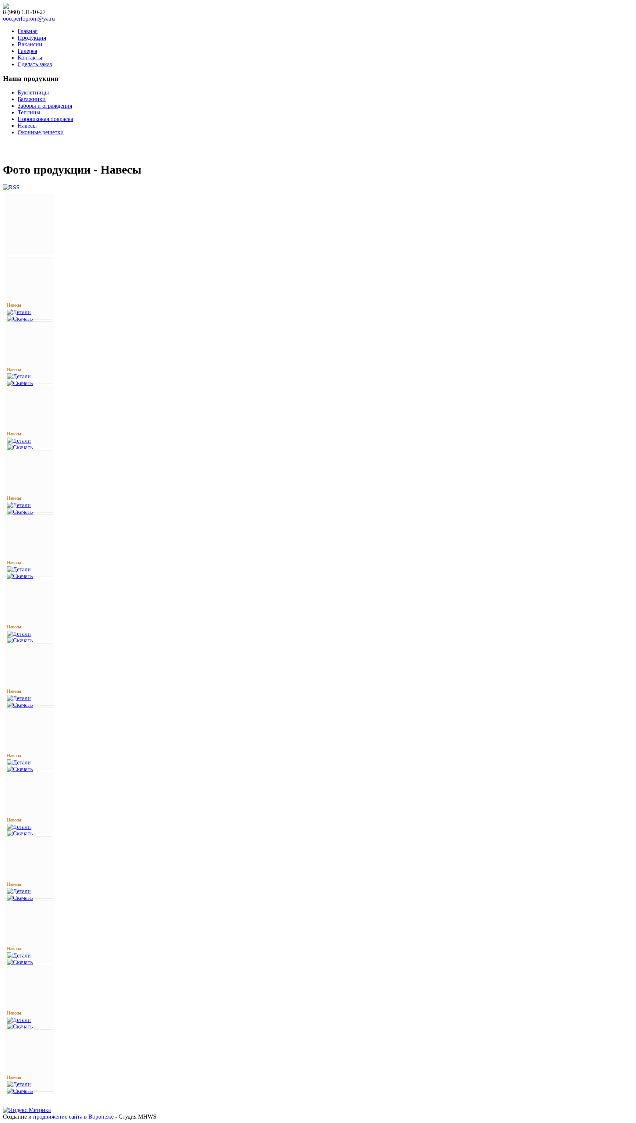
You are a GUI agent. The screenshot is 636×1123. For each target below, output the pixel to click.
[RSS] (11, 187)
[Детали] (19, 312)
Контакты (30, 57)
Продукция (32, 38)
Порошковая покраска (45, 119)
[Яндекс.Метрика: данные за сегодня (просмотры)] (27, 1110)
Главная (28, 31)
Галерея (27, 51)
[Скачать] (20, 318)
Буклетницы (33, 92)
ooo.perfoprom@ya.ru (29, 18)
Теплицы (29, 112)
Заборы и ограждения (45, 106)
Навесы (27, 125)
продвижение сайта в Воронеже (73, 1116)
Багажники (32, 99)
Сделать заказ (35, 64)
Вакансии (30, 44)
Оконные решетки (41, 132)
